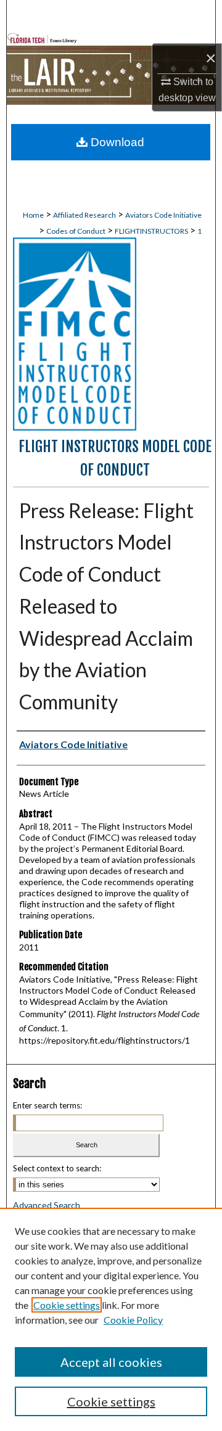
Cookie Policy (133, 1320)
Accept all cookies (111, 1362)
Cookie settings (66, 1305)
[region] (111, 1319)
